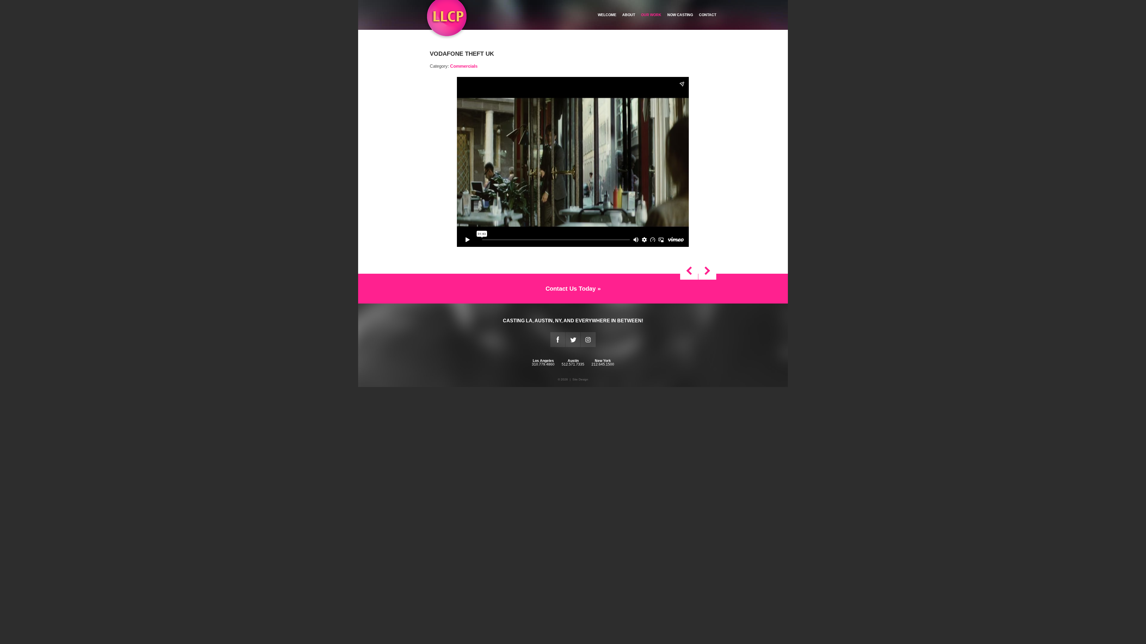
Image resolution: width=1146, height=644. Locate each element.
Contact (707, 15)
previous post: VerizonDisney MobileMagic (707, 271)
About (628, 15)
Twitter (573, 339)
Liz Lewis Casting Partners (446, 20)
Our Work (651, 15)
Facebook (557, 339)
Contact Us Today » (573, 288)
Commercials (464, 66)
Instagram (588, 339)
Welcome (607, 15)
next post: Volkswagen (689, 271)
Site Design (580, 379)
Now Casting (680, 15)
